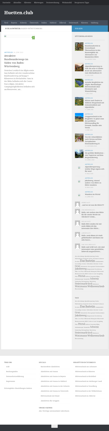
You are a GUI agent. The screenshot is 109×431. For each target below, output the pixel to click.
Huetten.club (18, 12)
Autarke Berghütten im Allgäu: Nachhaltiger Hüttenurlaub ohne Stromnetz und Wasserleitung (94, 86)
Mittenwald (87, 271)
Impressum (10, 381)
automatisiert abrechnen (59, 411)
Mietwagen (38, 3)
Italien (44, 23)
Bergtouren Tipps (82, 3)
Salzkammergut (79, 279)
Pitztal (81, 276)
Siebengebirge (85, 281)
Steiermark (73, 23)
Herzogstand (91, 266)
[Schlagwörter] (101, 39)
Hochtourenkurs (99, 266)
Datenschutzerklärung (15, 376)
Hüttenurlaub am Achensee (86, 367)
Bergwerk (85, 258)
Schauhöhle (87, 279)
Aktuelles (17, 3)
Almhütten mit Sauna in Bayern (53, 376)
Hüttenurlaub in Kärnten (85, 371)
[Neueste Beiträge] (78, 39)
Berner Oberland (93, 258)
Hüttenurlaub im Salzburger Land (88, 381)
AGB (7, 367)
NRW (86, 274)
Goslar (101, 264)
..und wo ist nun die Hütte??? (93, 205)
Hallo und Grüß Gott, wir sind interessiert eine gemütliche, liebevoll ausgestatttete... (93, 249)
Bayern (14, 23)
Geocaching (78, 264)
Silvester (27, 3)
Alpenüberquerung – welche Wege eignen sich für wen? (94, 169)
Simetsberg (93, 281)
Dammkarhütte (99, 261)
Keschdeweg (98, 269)
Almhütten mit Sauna (49, 371)
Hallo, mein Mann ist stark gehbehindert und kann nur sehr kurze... (92, 238)
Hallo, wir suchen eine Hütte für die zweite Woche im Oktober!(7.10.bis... (93, 214)
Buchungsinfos (12, 371)
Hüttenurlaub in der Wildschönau (88, 391)
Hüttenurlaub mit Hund (50, 396)
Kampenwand (90, 269)
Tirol (6, 23)
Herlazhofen (84, 266)
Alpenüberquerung (90, 256)
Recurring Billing (94, 276)
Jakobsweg (81, 268)
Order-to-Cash (92, 274)
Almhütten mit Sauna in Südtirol (54, 381)
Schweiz (23, 23)
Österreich (34, 23)
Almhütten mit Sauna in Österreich (54, 391)
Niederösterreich (79, 274)
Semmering (78, 281)
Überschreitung (79, 289)
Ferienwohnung (52, 3)
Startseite (6, 3)
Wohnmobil (67, 3)
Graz (77, 266)
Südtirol (53, 23)
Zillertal (62, 23)
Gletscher (95, 264)
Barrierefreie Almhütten (50, 367)
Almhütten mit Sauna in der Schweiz (55, 386)
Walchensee (96, 284)
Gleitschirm (90, 264)
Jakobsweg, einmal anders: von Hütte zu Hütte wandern (93, 183)
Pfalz (76, 276)
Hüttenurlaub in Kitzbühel (85, 376)
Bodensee (101, 258)
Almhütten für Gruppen (50, 401)
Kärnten (84, 23)
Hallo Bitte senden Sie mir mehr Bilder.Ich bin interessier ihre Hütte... (92, 226)
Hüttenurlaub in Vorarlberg (86, 386)
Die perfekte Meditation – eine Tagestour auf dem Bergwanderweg (95, 155)
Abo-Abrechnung (79, 256)
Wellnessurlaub (95, 286)
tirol (89, 283)
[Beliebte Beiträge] (86, 39)
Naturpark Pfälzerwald (97, 271)
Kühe (76, 271)
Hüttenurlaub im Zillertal (85, 396)
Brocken (77, 261)
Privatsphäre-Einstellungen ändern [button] (18, 388)
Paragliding (100, 274)
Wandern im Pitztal (92, 194)
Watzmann (81, 286)
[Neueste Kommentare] (93, 39)
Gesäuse (84, 264)
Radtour (87, 276)
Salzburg (94, 23)
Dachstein (87, 261)
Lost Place (81, 271)
